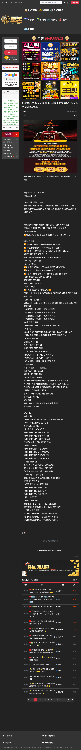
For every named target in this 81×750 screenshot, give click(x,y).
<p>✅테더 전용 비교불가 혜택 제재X (42, 606)
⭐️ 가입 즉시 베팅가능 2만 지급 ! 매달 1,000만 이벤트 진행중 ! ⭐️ (41, 630)
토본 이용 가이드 (8, 148)
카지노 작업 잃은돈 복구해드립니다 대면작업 (41, 678)
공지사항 (7, 134)
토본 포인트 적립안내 (7, 150)
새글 (10, 2)
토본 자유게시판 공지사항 (7, 139)
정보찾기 (15, 59)
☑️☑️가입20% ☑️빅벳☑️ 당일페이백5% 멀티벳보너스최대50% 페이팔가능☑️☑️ (41, 599)
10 (64, 699)
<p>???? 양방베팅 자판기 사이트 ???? (41, 664)
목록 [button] (75, 116)
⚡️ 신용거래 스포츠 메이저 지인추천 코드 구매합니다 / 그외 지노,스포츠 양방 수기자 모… (42, 613)
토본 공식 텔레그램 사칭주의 (8, 153)
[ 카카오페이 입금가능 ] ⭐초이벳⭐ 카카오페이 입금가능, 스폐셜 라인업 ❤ (41, 651)
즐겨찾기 (4, 2)
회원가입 (75, 2)
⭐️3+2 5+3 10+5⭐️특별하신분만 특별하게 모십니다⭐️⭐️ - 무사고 (41, 670)
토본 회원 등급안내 (7, 145)
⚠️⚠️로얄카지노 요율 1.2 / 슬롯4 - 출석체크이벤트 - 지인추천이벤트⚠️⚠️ (41, 591)
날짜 (74, 585)
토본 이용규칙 (7, 156)
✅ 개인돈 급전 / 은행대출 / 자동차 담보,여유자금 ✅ (42, 644)
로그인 (66, 2)
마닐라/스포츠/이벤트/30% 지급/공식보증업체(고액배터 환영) (40, 637)
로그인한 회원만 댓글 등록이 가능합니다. (50, 550)
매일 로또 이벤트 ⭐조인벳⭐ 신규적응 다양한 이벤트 (42, 658)
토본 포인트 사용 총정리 (7, 142)
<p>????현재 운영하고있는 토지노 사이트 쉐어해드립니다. (41, 622)
